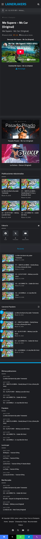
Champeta (11, 17)
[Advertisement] (20, 91)
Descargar (21, 69)
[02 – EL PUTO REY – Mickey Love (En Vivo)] (11, 206)
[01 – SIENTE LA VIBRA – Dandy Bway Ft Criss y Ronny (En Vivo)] (30, 184)
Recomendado (32, 521)
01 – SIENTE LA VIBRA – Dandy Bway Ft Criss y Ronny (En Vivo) (28, 193)
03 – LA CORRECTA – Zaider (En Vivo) (30, 213)
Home (6, 521)
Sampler (11, 521)
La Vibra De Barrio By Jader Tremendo (10, 192)
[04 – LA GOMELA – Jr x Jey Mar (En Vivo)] (8, 296)
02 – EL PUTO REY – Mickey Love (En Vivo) (19, 10)
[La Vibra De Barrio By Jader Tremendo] (11, 184)
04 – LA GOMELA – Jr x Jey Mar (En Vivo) (25, 293)
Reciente (20, 249)
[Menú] (3, 5)
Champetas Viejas (21, 521)
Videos (20, 525)
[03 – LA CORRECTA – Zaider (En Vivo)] (30, 206)
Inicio (5, 17)
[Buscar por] (38, 5)
